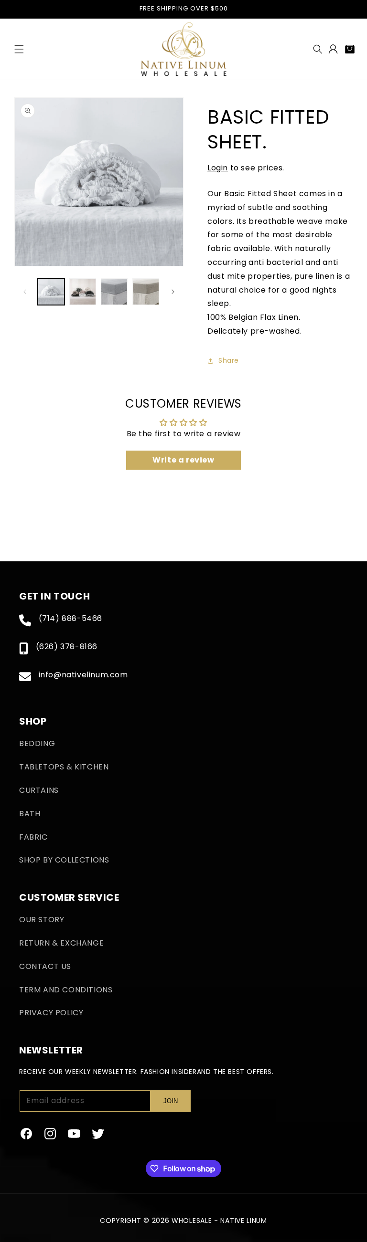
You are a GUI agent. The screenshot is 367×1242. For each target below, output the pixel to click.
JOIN (170, 1101)
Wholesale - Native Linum (219, 1220)
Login (217, 167)
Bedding (37, 743)
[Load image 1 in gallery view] (51, 291)
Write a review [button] (183, 459)
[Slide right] (173, 291)
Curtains (39, 790)
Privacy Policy (51, 1012)
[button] (19, 49)
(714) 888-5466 (70, 618)
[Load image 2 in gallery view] (82, 291)
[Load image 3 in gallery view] (114, 291)
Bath (29, 813)
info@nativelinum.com (83, 674)
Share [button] (228, 360)
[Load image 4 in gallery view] (145, 291)
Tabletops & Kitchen (63, 766)
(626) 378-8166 (66, 646)
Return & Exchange (61, 942)
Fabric (33, 837)
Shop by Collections (64, 859)
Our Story (41, 919)
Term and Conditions (65, 989)
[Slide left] (24, 291)
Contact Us (45, 966)
